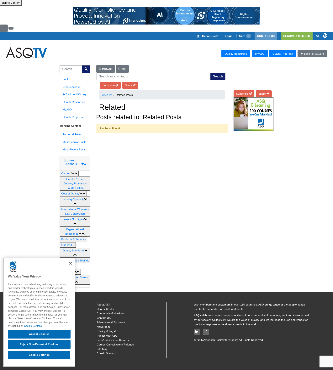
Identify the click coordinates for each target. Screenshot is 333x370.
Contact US (104, 317)
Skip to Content (11, 2)
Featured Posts (72, 134)
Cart (244, 35)
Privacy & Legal (106, 331)
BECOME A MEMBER (296, 35)
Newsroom (103, 326)
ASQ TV (107, 94)
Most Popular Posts (74, 141)
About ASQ (103, 304)
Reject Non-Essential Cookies (39, 344)
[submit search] (86, 69)
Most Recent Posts (74, 149)
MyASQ (259, 53)
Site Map (102, 348)
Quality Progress (282, 53)
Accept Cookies (39, 334)
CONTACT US (266, 35)
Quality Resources (236, 53)
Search (218, 76)
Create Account (72, 86)
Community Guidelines (110, 313)
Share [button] (128, 85)
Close (122, 68)
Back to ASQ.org (75, 94)
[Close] (70, 263)
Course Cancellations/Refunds (115, 344)
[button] (69, 173)
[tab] (75, 163)
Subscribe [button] (109, 85)
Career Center (105, 309)
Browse (107, 68)
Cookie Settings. (33, 325)
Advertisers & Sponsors (111, 322)
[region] (39, 312)
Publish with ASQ (107, 335)
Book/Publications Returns (113, 340)
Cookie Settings (106, 353)
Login (229, 35)
